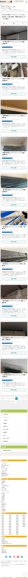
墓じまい (5, 435)
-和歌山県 (10, 534)
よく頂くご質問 (4, 470)
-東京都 (10, 518)
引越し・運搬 (6, 438)
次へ (13, 401)
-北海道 (2, 515)
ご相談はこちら (4, 471)
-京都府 (17, 520)
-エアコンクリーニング (5, 492)
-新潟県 (2, 529)
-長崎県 (23, 518)
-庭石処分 (3, 487)
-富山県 (2, 526)
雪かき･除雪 (5, 429)
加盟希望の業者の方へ (7, 450)
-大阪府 (10, 532)
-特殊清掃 (3, 493)
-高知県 (17, 534)
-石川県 (2, 531)
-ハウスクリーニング (5, 490)
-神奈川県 (3, 534)
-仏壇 (2, 484)
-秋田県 (2, 520)
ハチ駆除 (5, 420)
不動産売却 (5, 441)
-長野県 (2, 532)
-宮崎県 (23, 523)
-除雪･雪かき (3, 503)
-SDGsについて (4, 549)
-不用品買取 (3, 509)
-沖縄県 (23, 526)
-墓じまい (3, 507)
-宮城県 (2, 521)
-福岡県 (23, 515)
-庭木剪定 (3, 499)
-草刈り (2, 501)
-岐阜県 (10, 526)
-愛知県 (10, 529)
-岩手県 (2, 518)
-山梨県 (2, 527)
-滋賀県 (17, 518)
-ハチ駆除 (3, 495)
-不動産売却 (3, 504)
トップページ (3, 462)
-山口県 (17, 526)
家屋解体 (5, 432)
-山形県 (2, 523)
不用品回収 (5, 414)
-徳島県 (17, 531)
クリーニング (6, 417)
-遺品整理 (3, 482)
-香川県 (17, 529)
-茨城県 (10, 523)
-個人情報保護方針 (4, 541)
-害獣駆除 (3, 496)
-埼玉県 (10, 520)
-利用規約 (3, 540)
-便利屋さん (3, 506)
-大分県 (23, 521)
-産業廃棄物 (3, 510)
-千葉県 (10, 515)
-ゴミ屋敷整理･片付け (5, 485)
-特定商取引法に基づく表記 (6, 543)
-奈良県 (17, 515)
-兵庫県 (10, 531)
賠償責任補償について (5, 473)
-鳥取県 (17, 523)
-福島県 (2, 524)
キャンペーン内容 (4, 468)
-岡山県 (17, 521)
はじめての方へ (4, 464)
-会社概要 (3, 538)
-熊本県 (23, 520)
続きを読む (14, 56)
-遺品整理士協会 (4, 552)
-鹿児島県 (24, 524)
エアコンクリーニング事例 (7, 47)
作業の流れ (3, 467)
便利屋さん (5, 426)
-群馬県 (10, 521)
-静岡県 (10, 527)
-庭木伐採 (3, 498)
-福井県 (10, 524)
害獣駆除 (5, 423)
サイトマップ (3, 476)
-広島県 (17, 527)
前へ (3, 398)
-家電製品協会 (3, 551)
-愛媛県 (17, 532)
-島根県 (17, 524)
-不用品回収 (3, 481)
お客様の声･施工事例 (5, 465)
